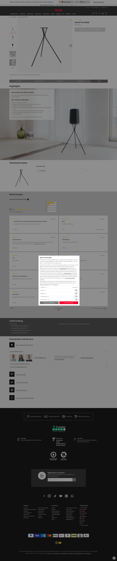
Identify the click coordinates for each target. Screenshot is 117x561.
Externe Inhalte (44, 299)
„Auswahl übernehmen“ (70, 278)
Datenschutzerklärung (44, 284)
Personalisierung (44, 296)
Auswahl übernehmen (49, 302)
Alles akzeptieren (68, 302)
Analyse (42, 290)
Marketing (43, 293)
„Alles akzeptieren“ (68, 273)
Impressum (55, 284)
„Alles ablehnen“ (63, 268)
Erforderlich (43, 287)
